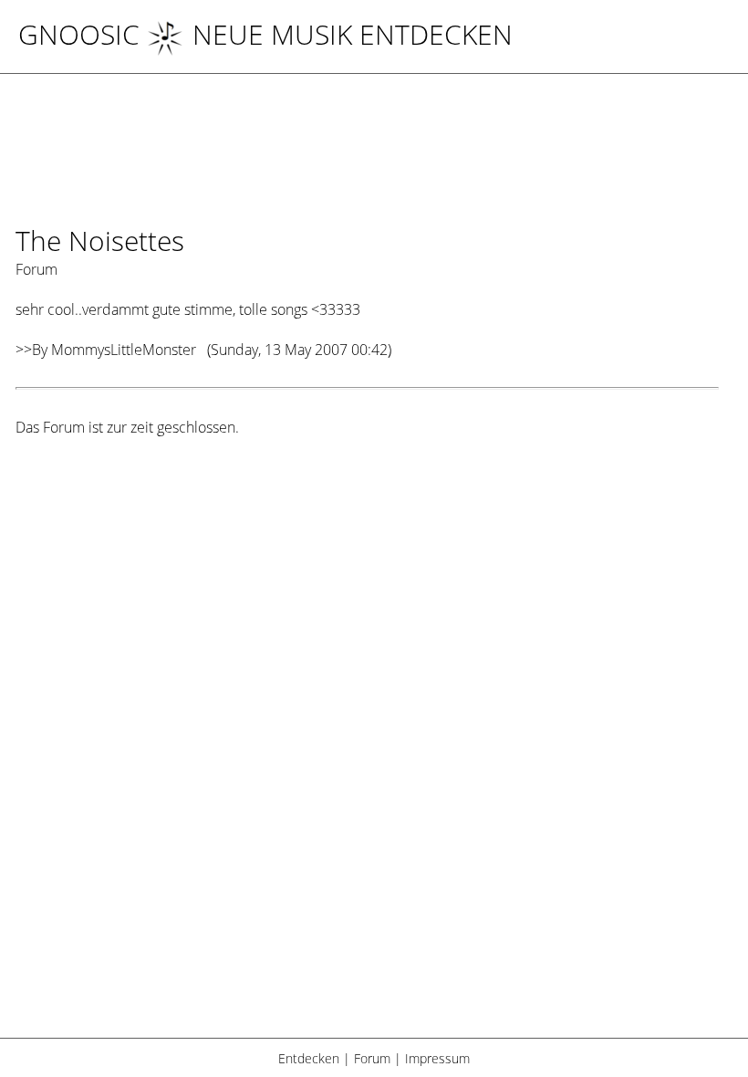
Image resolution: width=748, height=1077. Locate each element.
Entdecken (308, 1058)
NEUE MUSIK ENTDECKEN (352, 34)
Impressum (437, 1058)
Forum (372, 1058)
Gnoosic (79, 34)
